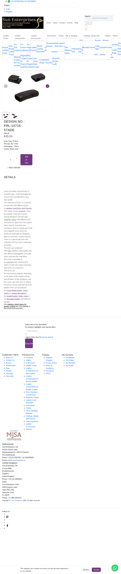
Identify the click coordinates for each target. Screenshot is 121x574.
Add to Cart (26, 160)
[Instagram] (7, 514)
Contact (62, 23)
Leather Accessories (36, 37)
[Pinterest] (7, 517)
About (55, 23)
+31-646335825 (30, 1)
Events (70, 23)
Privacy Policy (51, 363)
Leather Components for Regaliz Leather (32, 386)
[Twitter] (7, 523)
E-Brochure (30, 363)
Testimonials (10, 365)
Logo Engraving (32, 421)
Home (48, 23)
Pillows (108, 36)
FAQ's (48, 373)
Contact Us (10, 360)
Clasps (102, 47)
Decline (86, 570)
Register (9, 12)
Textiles (115, 45)
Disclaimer (50, 371)
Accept (96, 570)
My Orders (70, 360)
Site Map (9, 373)
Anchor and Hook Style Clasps (36, 61)
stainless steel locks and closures (19, 208)
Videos (28, 360)
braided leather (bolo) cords (17, 296)
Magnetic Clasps (32, 397)
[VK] (7, 528)
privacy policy (47, 337)
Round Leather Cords (5, 50)
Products (29, 358)
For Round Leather (23, 47)
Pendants (109, 47)
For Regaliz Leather (30, 47)
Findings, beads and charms (91, 37)
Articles (9, 371)
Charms (91, 47)
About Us (9, 358)
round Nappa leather (14, 290)
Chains (61, 36)
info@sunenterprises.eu (16, 460)
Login (8, 9)
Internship (9, 376)
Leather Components (20, 37)
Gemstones (51, 36)
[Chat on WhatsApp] (115, 568)
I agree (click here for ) (39, 337)
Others (115, 36)
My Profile (69, 365)
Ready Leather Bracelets (41, 49)
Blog (76, 23)
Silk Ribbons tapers (68, 50)
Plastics (29, 429)
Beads (85, 47)
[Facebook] (7, 525)
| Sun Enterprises (17, 500)
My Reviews (70, 363)
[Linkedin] (7, 520)
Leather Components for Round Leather (32, 378)
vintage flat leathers (19, 293)
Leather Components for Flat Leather (32, 370)
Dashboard (70, 358)
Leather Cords (6, 37)
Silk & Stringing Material (71, 37)
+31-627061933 (17, 1)
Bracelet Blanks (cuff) (55, 61)
